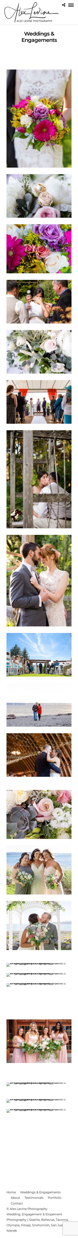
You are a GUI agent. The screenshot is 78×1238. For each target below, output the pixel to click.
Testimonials (34, 1198)
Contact (17, 1203)
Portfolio (54, 1198)
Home (11, 1192)
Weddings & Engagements (40, 1192)
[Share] (63, 5)
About (15, 1198)
